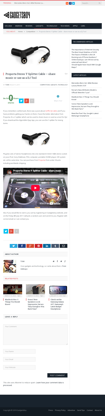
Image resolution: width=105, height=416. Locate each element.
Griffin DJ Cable (51, 111)
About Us (98, 410)
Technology (52, 26)
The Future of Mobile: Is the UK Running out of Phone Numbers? (84, 55)
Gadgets (39, 26)
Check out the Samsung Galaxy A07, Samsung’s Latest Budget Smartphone (57, 304)
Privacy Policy (60, 410)
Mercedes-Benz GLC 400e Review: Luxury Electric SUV (29, 3)
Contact (90, 410)
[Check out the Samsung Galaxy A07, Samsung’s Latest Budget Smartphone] (58, 290)
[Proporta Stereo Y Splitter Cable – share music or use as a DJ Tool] (30, 69)
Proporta (41, 160)
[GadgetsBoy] (16, 14)
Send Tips (81, 410)
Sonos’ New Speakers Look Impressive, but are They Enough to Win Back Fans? (36, 304)
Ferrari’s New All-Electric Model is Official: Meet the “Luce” (84, 91)
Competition (45, 85)
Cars (83, 26)
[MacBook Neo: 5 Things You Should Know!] (12, 290)
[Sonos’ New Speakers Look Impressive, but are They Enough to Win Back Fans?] (35, 290)
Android (18, 26)
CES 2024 (8, 26)
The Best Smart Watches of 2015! (84, 52)
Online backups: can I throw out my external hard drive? (85, 60)
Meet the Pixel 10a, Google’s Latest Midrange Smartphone (85, 114)
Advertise (71, 410)
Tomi (7, 85)
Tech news (65, 26)
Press (51, 410)
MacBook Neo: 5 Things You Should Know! (12, 301)
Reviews (29, 26)
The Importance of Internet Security (85, 49)
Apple (75, 26)
